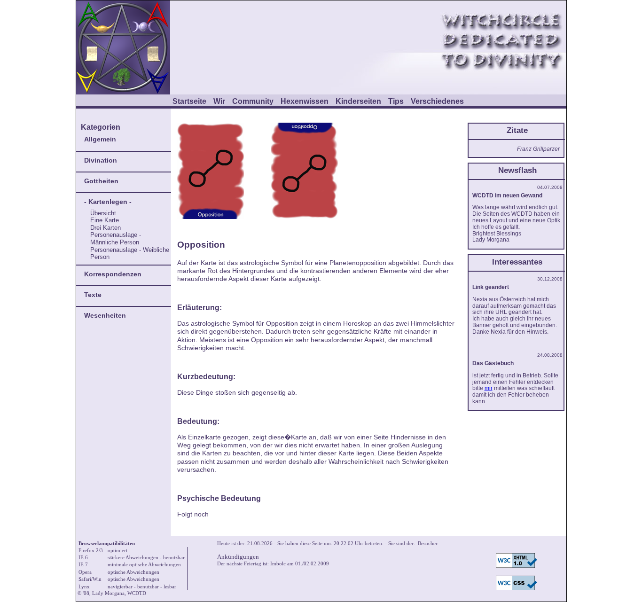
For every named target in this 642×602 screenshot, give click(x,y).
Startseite (189, 101)
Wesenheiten (105, 315)
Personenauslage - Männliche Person (115, 238)
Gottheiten (101, 181)
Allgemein (100, 139)
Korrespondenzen (112, 274)
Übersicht (103, 213)
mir (489, 388)
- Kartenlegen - (108, 201)
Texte (93, 294)
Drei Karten (105, 227)
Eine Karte (104, 220)
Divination (100, 160)
